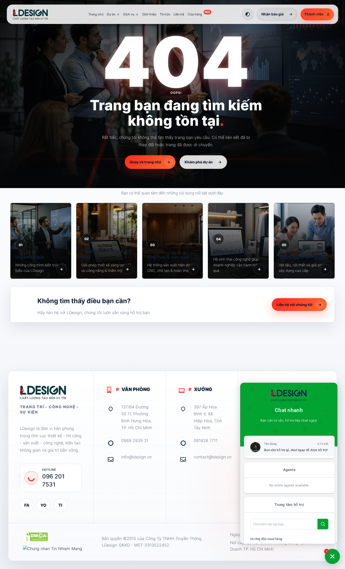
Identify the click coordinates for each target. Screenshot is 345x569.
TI (60, 505)
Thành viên (317, 14)
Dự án (113, 14)
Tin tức (165, 14)
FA (26, 505)
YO (43, 505)
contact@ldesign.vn (210, 456)
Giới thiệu (149, 14)
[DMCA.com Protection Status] (35, 537)
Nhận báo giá (277, 14)
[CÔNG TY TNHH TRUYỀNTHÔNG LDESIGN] (35, 14)
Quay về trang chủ (150, 162)
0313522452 (157, 545)
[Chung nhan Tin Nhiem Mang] (52, 549)
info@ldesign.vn (136, 456)
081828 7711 (205, 440)
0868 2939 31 (134, 440)
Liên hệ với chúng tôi (299, 304)
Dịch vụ (131, 14)
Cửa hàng (199, 13)
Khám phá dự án (203, 162)
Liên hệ (179, 14)
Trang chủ (95, 14)
